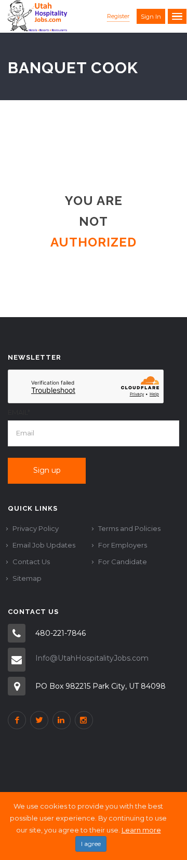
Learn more (141, 830)
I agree (91, 844)
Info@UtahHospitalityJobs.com (92, 658)
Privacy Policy (35, 528)
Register (118, 16)
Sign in (151, 16)
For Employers (122, 545)
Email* (19, 412)
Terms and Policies (129, 528)
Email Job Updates (43, 545)
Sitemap (27, 578)
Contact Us (31, 561)
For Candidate (122, 561)
